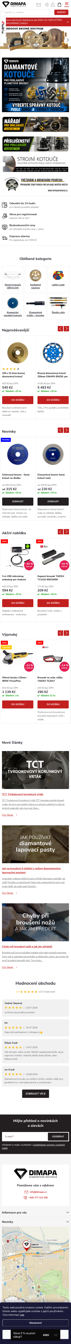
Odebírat (58, 1136)
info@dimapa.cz (38, 1192)
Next (66, 328)
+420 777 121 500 (38, 1197)
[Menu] (66, 4)
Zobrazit (18, 501)
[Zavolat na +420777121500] (47, 4)
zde (22, 1315)
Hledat (61, 12)
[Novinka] (17, 454)
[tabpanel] (18, 377)
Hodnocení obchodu (35, 983)
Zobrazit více (36, 1094)
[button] (67, 40)
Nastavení (35, 1323)
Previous (60, 328)
